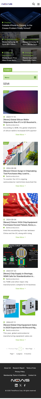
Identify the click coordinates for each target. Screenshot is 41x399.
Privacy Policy (20, 371)
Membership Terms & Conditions (15, 375)
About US (7, 368)
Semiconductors (12, 125)
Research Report (18, 368)
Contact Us (32, 375)
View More (20, 134)
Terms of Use (31, 368)
